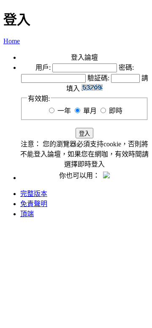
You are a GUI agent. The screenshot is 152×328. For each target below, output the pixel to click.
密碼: (126, 67)
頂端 (27, 213)
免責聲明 (33, 203)
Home (11, 41)
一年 (64, 110)
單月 (90, 110)
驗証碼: (98, 78)
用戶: (43, 67)
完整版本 (33, 193)
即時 (115, 110)
